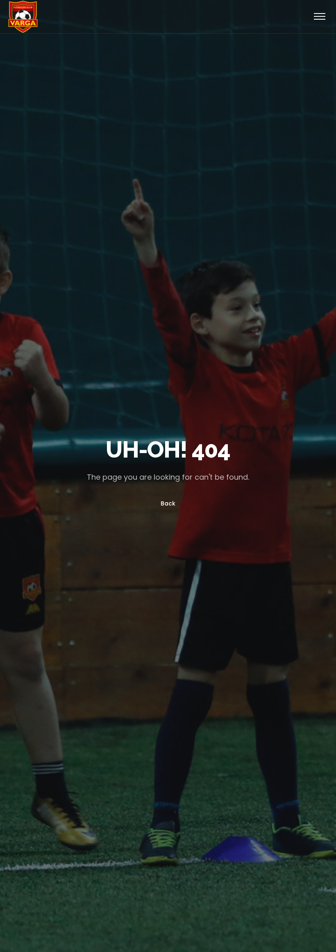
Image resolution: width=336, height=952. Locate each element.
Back (168, 503)
